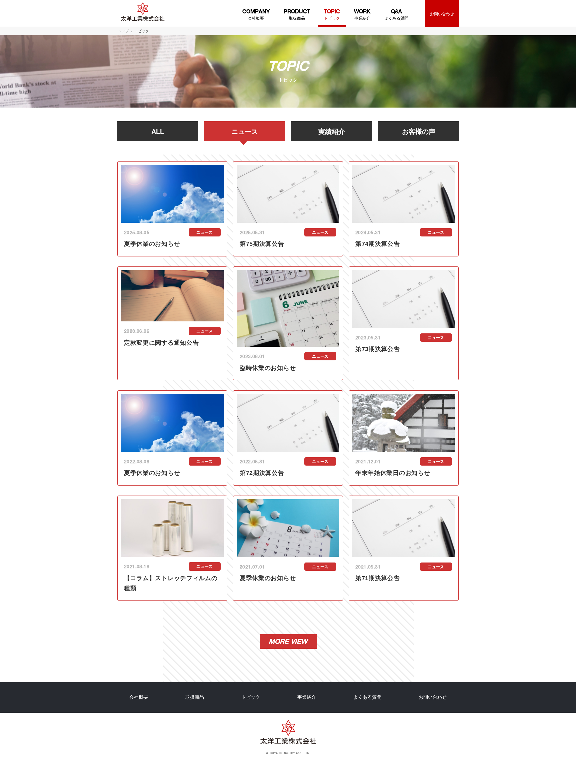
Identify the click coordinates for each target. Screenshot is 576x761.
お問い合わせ (442, 14)
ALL (157, 131)
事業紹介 (362, 14)
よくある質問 (396, 14)
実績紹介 (331, 131)
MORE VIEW (288, 641)
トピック (332, 14)
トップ (123, 31)
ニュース (244, 131)
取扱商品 (297, 14)
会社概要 (256, 14)
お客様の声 (418, 131)
